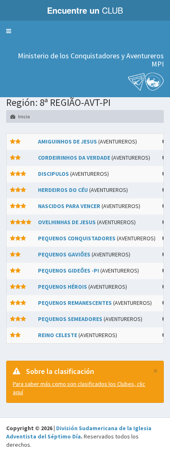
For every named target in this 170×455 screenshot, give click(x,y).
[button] (8, 31)
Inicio (23, 116)
